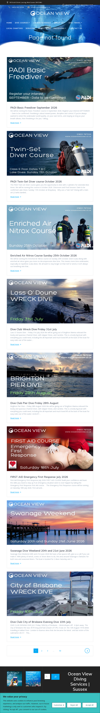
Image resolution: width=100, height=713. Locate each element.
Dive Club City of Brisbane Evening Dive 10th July (40, 621)
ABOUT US (59, 23)
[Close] (97, 695)
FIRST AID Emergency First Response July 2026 (39, 476)
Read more (14, 123)
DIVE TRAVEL (75, 23)
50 (61, 650)
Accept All (89, 705)
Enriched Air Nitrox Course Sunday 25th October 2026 (43, 255)
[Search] (55, 677)
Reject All (74, 705)
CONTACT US (76, 28)
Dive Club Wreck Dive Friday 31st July (33, 329)
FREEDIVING (59, 28)
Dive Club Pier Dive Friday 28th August (34, 403)
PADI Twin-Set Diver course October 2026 (36, 181)
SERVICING (30, 28)
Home (9, 23)
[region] (50, 703)
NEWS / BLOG (44, 28)
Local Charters (14, 28)
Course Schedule (42, 23)
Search (47, 672)
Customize (58, 705)
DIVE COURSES (21, 23)
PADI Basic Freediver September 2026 (33, 107)
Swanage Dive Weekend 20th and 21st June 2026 (41, 550)
